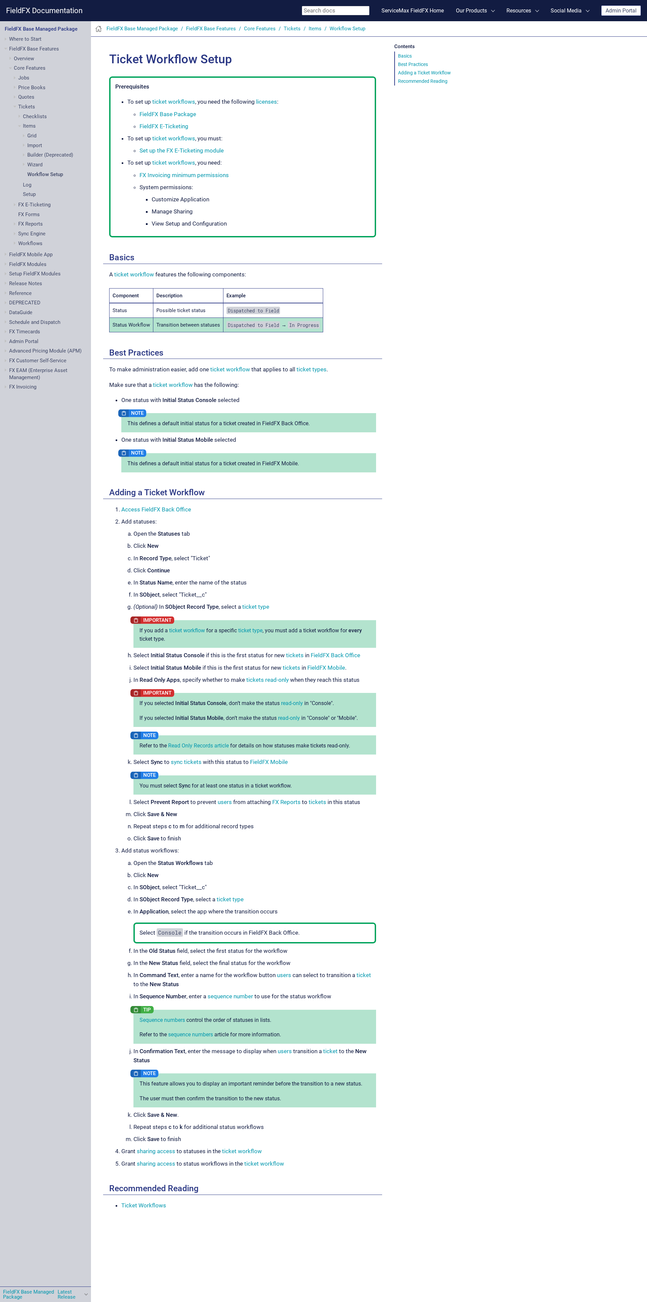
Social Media (566, 10)
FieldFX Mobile (326, 667)
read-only (277, 679)
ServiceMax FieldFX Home (412, 10)
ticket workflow (134, 274)
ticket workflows (173, 101)
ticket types (312, 369)
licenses (266, 101)
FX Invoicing (22, 387)
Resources (518, 10)
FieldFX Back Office (335, 655)
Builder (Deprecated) (50, 155)
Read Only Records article (198, 745)
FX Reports (30, 224)
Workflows (30, 243)
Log (27, 185)
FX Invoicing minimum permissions (184, 175)
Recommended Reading (423, 81)
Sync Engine (31, 234)
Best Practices (413, 64)
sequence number (230, 996)
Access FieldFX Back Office (156, 509)
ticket (364, 975)
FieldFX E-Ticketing (164, 126)
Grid (31, 136)
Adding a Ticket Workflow (424, 72)
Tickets (26, 107)
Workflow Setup (45, 174)
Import (34, 145)
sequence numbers (190, 1034)
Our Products (471, 10)
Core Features (29, 68)
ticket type (255, 606)
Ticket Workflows (143, 1205)
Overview (24, 59)
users (225, 802)
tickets (295, 655)
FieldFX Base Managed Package (41, 29)
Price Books (31, 88)
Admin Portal (621, 10)
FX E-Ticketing (34, 205)
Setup (29, 194)
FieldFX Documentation (44, 10)
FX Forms (29, 214)
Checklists (35, 116)
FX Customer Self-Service (37, 361)
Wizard (34, 165)
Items (29, 126)
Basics (405, 56)
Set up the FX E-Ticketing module (182, 150)
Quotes (26, 97)
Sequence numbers (162, 1020)
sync (177, 762)
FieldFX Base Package (168, 114)
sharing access (156, 1151)
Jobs (23, 78)
